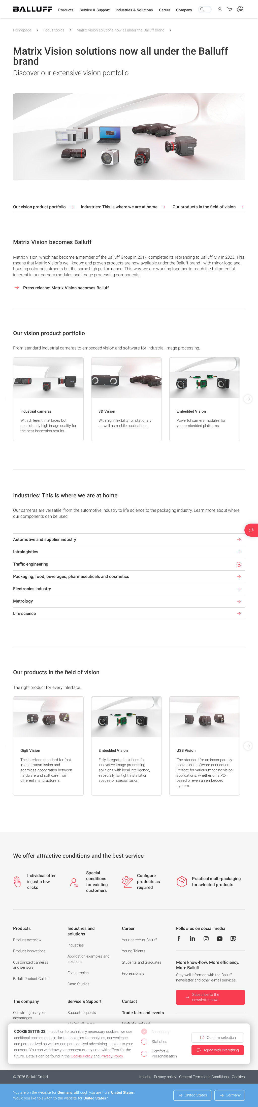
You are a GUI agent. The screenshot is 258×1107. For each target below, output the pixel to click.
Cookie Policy (81, 1056)
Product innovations (29, 951)
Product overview (27, 940)
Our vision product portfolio (40, 206)
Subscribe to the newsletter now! (205, 997)
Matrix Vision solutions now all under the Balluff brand (120, 30)
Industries (76, 945)
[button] (66, 10)
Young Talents (133, 951)
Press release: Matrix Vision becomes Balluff (65, 287)
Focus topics (53, 30)
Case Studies (78, 984)
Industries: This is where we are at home (119, 206)
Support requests (82, 1012)
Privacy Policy (112, 1056)
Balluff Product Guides (31, 978)
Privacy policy (165, 1077)
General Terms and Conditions (204, 1077)
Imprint (145, 1077)
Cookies (238, 1077)
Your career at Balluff (139, 940)
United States (196, 1095)
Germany (233, 1095)
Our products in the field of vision (205, 206)
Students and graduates (142, 962)
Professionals (133, 973)
